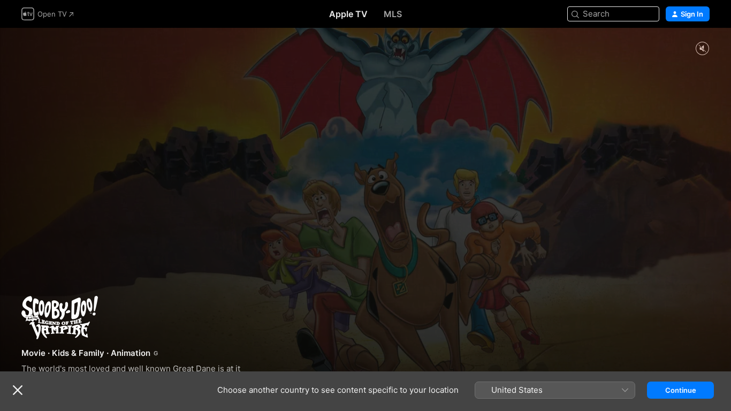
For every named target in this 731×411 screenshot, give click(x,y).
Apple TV (348, 14)
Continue (680, 390)
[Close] (17, 390)
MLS (393, 14)
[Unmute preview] (702, 49)
